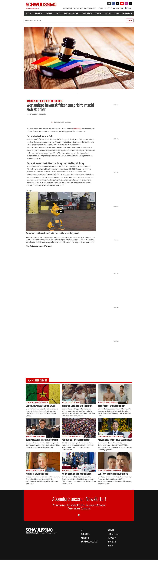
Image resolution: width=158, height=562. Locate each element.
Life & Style (87, 13)
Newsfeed (111, 545)
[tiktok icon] (130, 4)
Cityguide (108, 8)
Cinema (98, 13)
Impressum (85, 538)
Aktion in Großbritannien (37, 473)
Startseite (28, 9)
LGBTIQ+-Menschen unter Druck (113, 473)
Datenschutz (85, 534)
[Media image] (43, 394)
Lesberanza (127, 13)
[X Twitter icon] (117, 4)
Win (122, 8)
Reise (116, 13)
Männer (49, 13)
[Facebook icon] (113, 4)
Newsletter (112, 541)
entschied (77, 129)
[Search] (109, 4)
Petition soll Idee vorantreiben (76, 439)
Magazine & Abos (90, 8)
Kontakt (111, 530)
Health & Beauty (71, 13)
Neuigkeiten (35, 9)
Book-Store (78, 8)
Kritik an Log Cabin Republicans (76, 473)
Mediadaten (112, 538)
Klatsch (38, 13)
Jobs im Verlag (113, 534)
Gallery (116, 8)
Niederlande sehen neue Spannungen (115, 439)
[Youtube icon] (121, 4)
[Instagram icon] (126, 4)
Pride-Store (67, 8)
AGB (82, 530)
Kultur (108, 13)
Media (58, 13)
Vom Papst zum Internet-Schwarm (42, 439)
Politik (29, 13)
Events (100, 8)
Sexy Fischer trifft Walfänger (111, 405)
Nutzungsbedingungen (89, 541)
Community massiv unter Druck (40, 405)
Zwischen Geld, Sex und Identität (77, 405)
